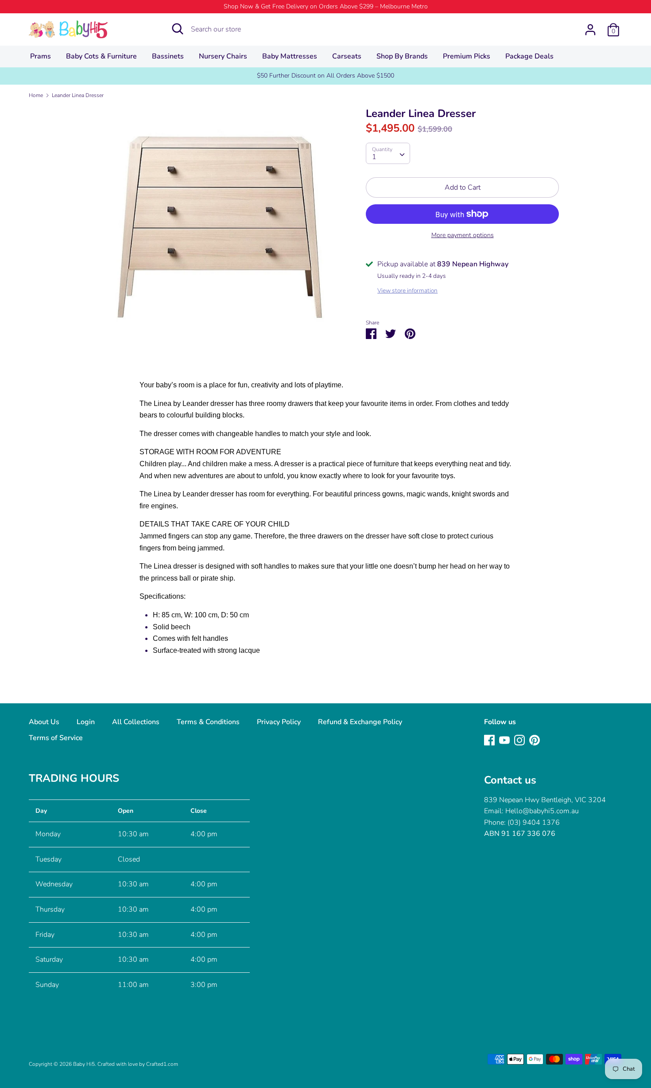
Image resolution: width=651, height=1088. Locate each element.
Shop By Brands (402, 56)
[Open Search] (177, 29)
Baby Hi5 (84, 1064)
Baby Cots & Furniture (101, 56)
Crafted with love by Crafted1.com (137, 1064)
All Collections (135, 722)
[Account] (590, 26)
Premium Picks (466, 56)
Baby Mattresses (289, 56)
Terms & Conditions (208, 722)
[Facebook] (489, 740)
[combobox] (388, 153)
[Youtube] (504, 740)
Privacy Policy (279, 722)
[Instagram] (519, 740)
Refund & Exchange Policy (360, 722)
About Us (44, 722)
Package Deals (529, 56)
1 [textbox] (374, 157)
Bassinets (168, 56)
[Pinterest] (534, 740)
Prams (40, 56)
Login (86, 722)
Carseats (346, 56)
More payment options (462, 235)
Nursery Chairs (223, 56)
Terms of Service (56, 738)
